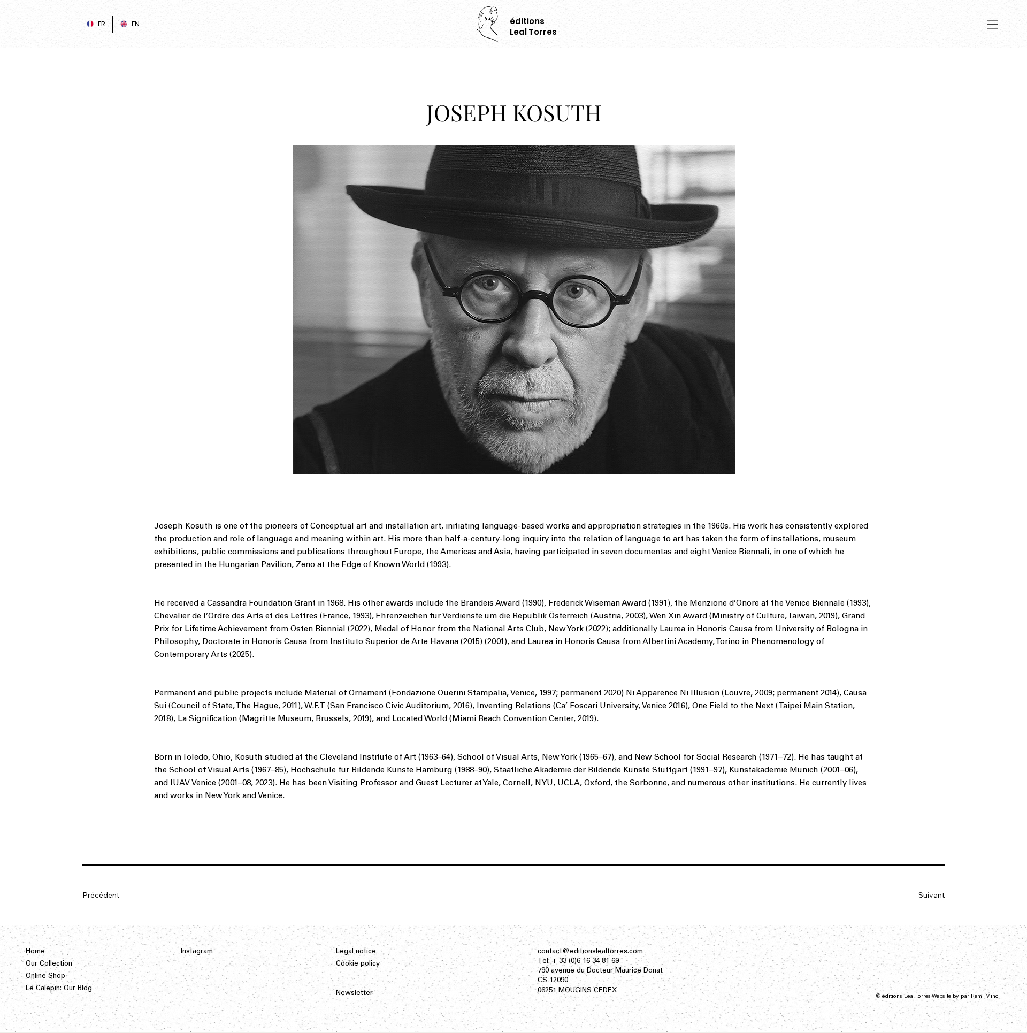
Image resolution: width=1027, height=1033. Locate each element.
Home (35, 951)
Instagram (197, 951)
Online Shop (45, 976)
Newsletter (354, 993)
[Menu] (993, 24)
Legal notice (356, 951)
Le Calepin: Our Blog (59, 988)
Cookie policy (358, 964)
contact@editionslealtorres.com (590, 951)
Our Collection (49, 964)
